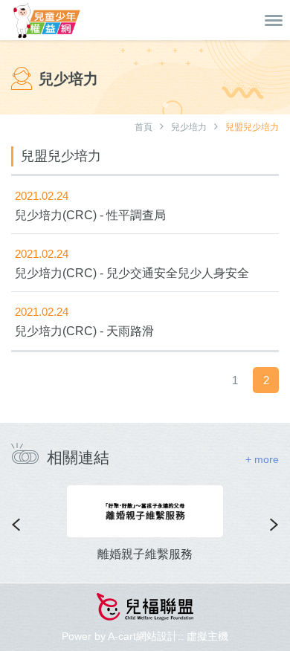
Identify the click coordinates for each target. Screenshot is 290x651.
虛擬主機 (207, 636)
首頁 (143, 127)
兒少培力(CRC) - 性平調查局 (90, 215)
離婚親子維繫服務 (145, 554)
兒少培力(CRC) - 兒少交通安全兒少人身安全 (132, 273)
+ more (262, 459)
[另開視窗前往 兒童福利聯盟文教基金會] (145, 608)
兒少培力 (189, 127)
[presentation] (15, 524)
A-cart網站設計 (143, 636)
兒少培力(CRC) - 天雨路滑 (84, 331)
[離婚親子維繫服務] (145, 511)
